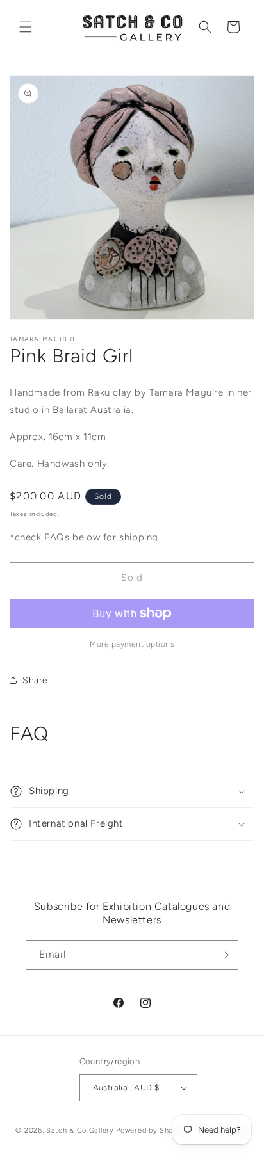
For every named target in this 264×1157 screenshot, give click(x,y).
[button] (26, 27)
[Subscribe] (224, 955)
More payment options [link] (132, 644)
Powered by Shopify (151, 1130)
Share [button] (35, 680)
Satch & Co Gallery (80, 1130)
